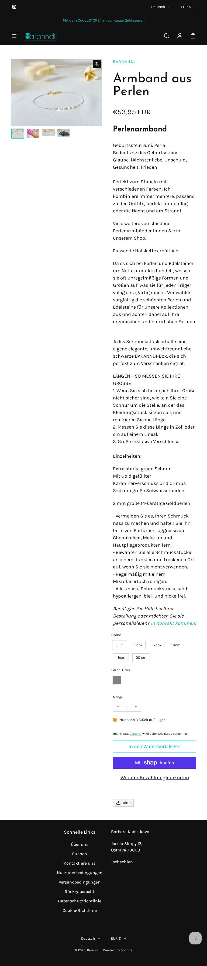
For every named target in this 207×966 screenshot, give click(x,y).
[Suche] (166, 36)
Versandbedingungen (80, 882)
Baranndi (94, 950)
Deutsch (158, 7)
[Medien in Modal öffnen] (97, 64)
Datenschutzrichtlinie (79, 900)
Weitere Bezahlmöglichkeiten (154, 778)
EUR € (186, 7)
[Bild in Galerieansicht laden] (17, 133)
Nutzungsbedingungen (79, 872)
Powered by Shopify (117, 950)
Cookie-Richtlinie (80, 910)
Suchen (79, 853)
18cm (176, 645)
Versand (136, 734)
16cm (137, 645)
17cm (156, 645)
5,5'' (119, 645)
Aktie (127, 803)
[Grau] (117, 680)
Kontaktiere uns (79, 863)
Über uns (79, 844)
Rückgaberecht (79, 891)
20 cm (141, 657)
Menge (118, 697)
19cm (120, 657)
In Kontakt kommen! (173, 623)
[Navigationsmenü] (14, 36)
